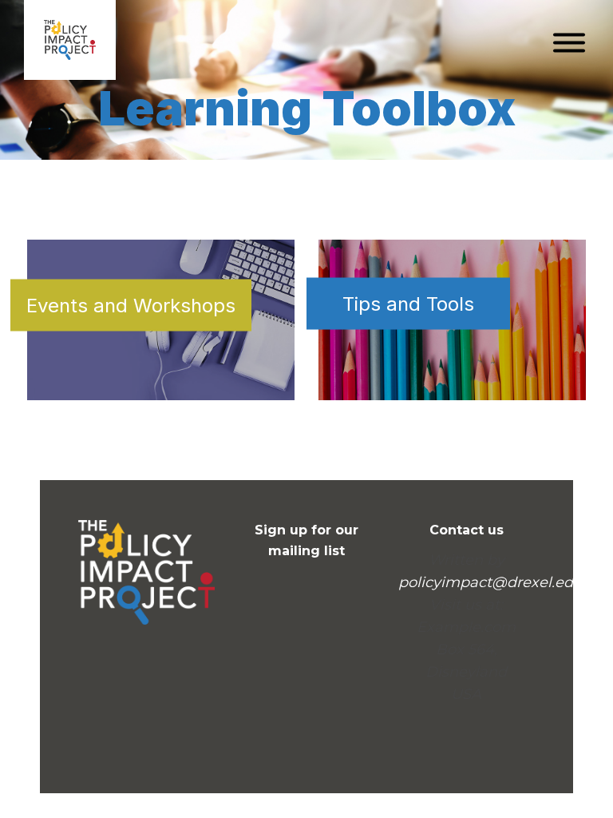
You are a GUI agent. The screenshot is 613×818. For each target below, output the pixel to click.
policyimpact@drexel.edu (490, 582)
